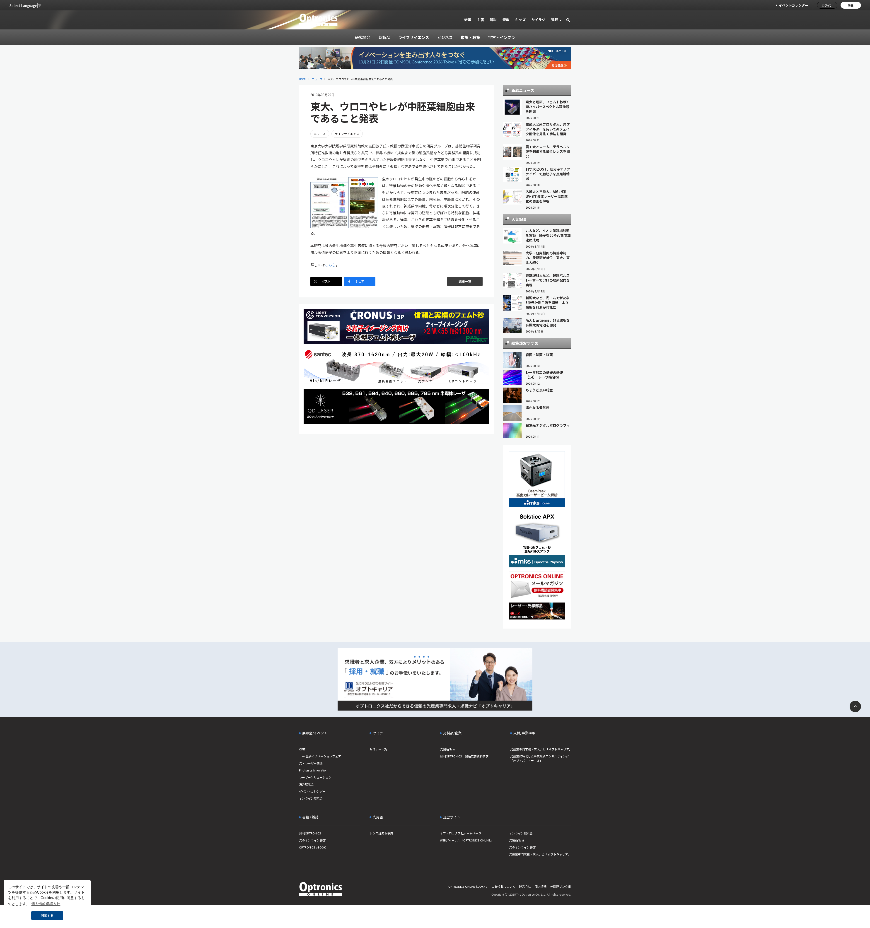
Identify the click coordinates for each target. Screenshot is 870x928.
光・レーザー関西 (311, 763)
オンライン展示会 (311, 798)
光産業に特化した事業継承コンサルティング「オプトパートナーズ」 (539, 758)
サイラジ (539, 19)
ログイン (827, 5)
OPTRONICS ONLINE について (468, 886)
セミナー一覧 (378, 749)
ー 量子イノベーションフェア (320, 756)
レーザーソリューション (315, 777)
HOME (303, 79)
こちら (330, 265)
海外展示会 (306, 784)
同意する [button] (47, 915)
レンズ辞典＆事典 (381, 833)
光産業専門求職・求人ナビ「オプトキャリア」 (540, 749)
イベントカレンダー (793, 5)
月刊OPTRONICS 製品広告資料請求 (464, 756)
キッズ (520, 19)
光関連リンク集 (560, 886)
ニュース (317, 79)
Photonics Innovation (313, 770)
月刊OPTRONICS (310, 833)
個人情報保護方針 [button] (45, 904)
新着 (467, 19)
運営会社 (525, 886)
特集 (506, 19)
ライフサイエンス (347, 134)
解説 (493, 19)
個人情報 (540, 886)
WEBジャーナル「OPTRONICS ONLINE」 (466, 840)
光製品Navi (447, 749)
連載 (554, 19)
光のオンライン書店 (312, 840)
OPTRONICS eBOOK (312, 847)
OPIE (302, 749)
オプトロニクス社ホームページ (460, 833)
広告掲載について (503, 886)
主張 (480, 19)
